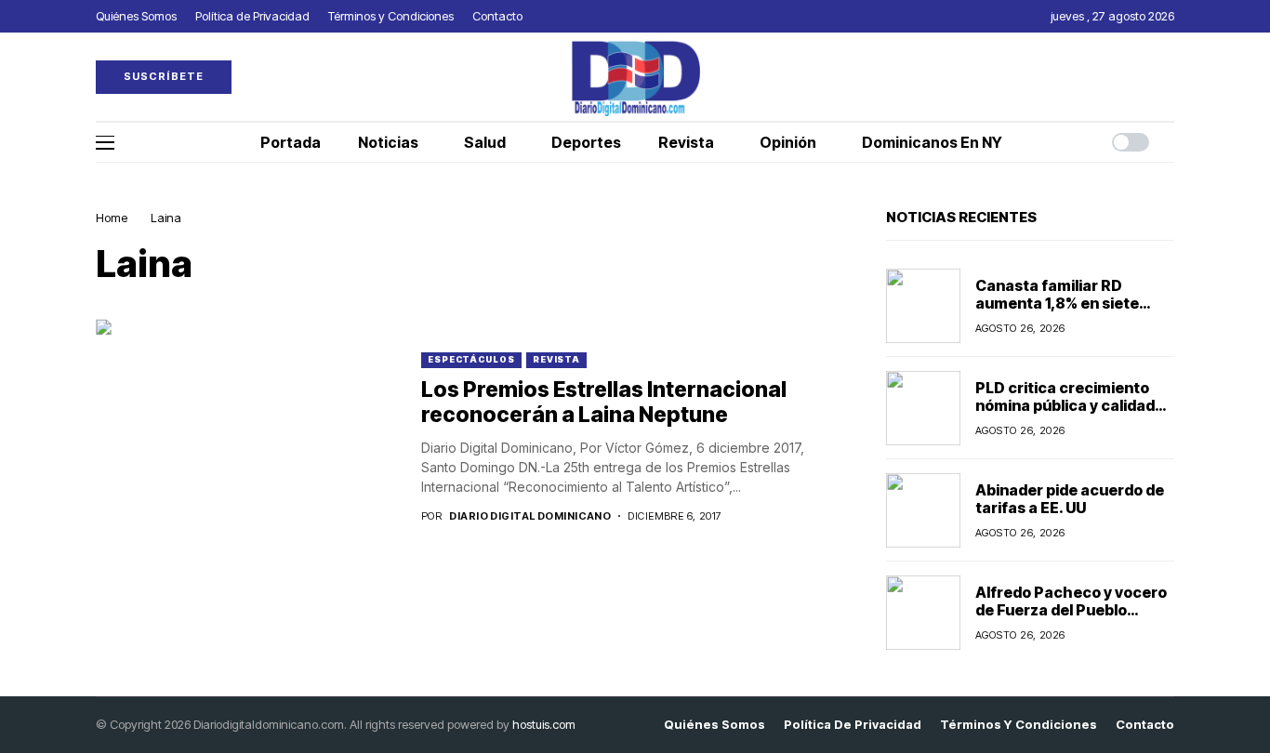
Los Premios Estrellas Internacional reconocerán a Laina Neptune (604, 402)
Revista (556, 359)
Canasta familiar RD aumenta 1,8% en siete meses (1057, 303)
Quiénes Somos (714, 725)
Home (111, 217)
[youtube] (1169, 77)
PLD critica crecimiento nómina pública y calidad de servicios (1065, 405)
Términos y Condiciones (1018, 725)
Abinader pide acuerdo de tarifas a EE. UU (1069, 499)
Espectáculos (471, 359)
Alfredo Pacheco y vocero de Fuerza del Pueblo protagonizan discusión (1071, 610)
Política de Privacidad (852, 725)
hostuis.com (543, 724)
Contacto (1145, 725)
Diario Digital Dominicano (530, 516)
